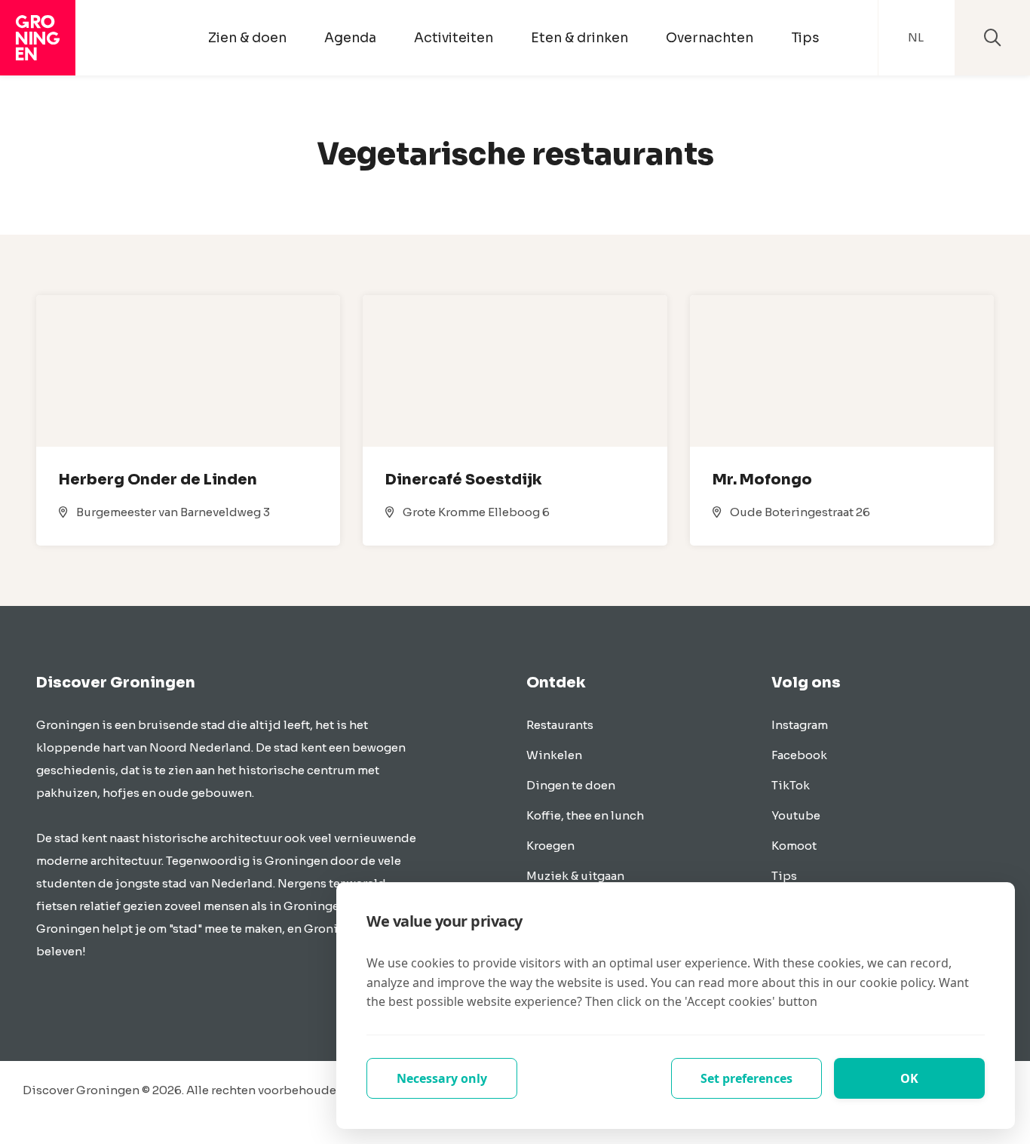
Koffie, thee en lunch (585, 815)
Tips (805, 37)
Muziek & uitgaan (575, 876)
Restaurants (559, 725)
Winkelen (554, 755)
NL (916, 37)
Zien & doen (247, 37)
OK (909, 1078)
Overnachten (709, 37)
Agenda (350, 37)
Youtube (795, 815)
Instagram (799, 725)
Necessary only (442, 1078)
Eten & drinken (579, 37)
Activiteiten (453, 37)
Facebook (799, 755)
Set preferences (746, 1078)
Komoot (794, 845)
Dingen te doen (570, 785)
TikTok (790, 785)
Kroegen (550, 845)
